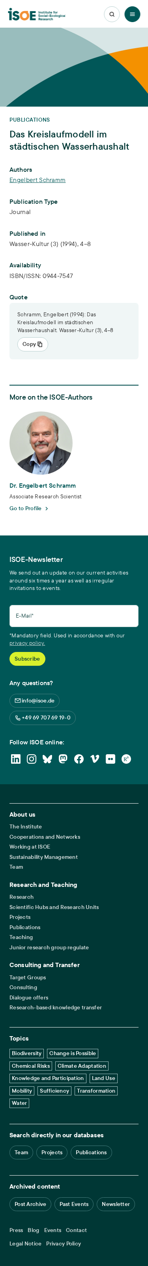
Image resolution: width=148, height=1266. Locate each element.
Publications (24, 927)
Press (16, 1230)
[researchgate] (126, 759)
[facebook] (79, 759)
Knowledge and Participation (48, 1078)
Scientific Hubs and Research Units (54, 907)
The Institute (25, 826)
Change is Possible (72, 1053)
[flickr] (110, 759)
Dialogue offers (28, 997)
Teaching (21, 937)
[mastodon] (63, 759)
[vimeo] (94, 759)
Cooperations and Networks (44, 837)
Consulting (23, 987)
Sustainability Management (43, 857)
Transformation (96, 1090)
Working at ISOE (29, 846)
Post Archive (30, 1204)
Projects (19, 917)
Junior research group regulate (49, 947)
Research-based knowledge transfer (55, 1007)
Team (16, 867)
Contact (76, 1230)
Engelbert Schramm (37, 180)
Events (53, 1230)
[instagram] (31, 759)
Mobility (22, 1090)
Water (19, 1102)
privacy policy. (27, 642)
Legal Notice (25, 1243)
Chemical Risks (31, 1065)
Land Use (103, 1078)
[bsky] (47, 759)
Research (21, 897)
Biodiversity (26, 1053)
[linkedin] (15, 759)
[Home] (37, 14)
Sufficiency (54, 1090)
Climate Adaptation (82, 1065)
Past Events (74, 1204)
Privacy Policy (63, 1243)
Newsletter (116, 1204)
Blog (33, 1230)
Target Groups (27, 977)
